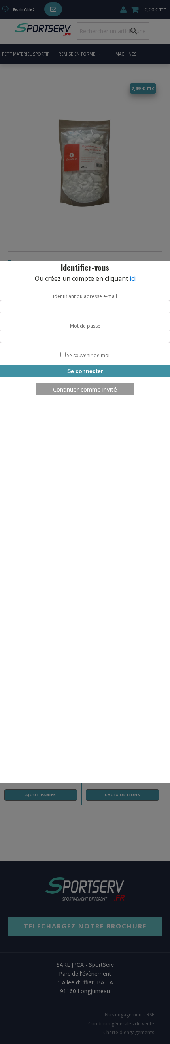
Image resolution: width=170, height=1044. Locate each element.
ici (133, 278)
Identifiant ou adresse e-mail (85, 296)
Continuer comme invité (85, 389)
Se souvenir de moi (88, 355)
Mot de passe (85, 326)
